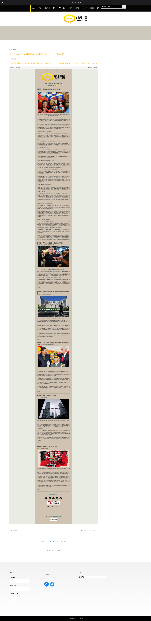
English (85, 8)
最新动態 (47, 8)
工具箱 (78, 8)
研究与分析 (62, 8)
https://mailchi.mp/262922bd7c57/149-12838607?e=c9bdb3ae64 (36, 54)
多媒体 (70, 8)
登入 (98, 8)
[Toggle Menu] (3, 2)
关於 (40, 8)
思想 (54, 8)
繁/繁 (92, 8)
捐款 (33, 8)
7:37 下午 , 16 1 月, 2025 (89, 531)
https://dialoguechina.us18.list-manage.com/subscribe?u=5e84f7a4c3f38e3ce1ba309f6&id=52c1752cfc (53, 63)
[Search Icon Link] (27, 8)
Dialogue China (75, 2)
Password (12, 585)
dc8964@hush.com (52, 575)
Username (12, 577)
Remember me (15, 594)
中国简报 (15, 531)
